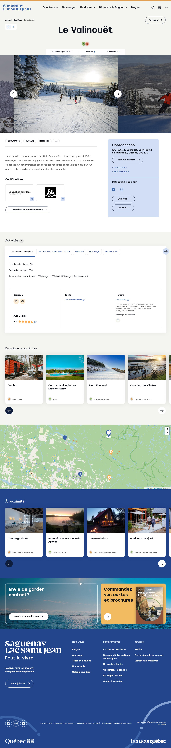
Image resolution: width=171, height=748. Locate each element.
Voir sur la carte (126, 160)
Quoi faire (18, 20)
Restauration (14, 141)
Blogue (135, 7)
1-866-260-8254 (120, 171)
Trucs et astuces (81, 661)
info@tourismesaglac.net (19, 672)
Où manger (69, 7)
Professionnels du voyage (149, 655)
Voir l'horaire (121, 300)
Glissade (30, 141)
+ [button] (167, 428)
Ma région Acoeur (113, 676)
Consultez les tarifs (73, 300)
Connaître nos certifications (27, 210)
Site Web (122, 199)
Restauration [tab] (111, 252)
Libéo (163, 724)
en (166, 7)
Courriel (122, 208)
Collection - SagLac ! (115, 670)
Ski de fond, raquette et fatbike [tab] (54, 252)
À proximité (112, 52)
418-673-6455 (119, 167)
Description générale (60, 52)
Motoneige (44, 141)
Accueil (8, 20)
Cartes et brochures (114, 650)
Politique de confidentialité (88, 723)
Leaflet (147, 488)
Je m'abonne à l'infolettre (28, 617)
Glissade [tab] (79, 252)
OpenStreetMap (157, 488)
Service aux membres (146, 661)
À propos (77, 655)
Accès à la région (113, 681)
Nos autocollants (113, 664)
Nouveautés (78, 666)
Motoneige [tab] (94, 252)
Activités (88, 52)
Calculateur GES (81, 672)
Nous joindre (18, 684)
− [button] (167, 432)
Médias (138, 650)
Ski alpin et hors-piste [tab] (22, 252)
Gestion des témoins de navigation (116, 723)
